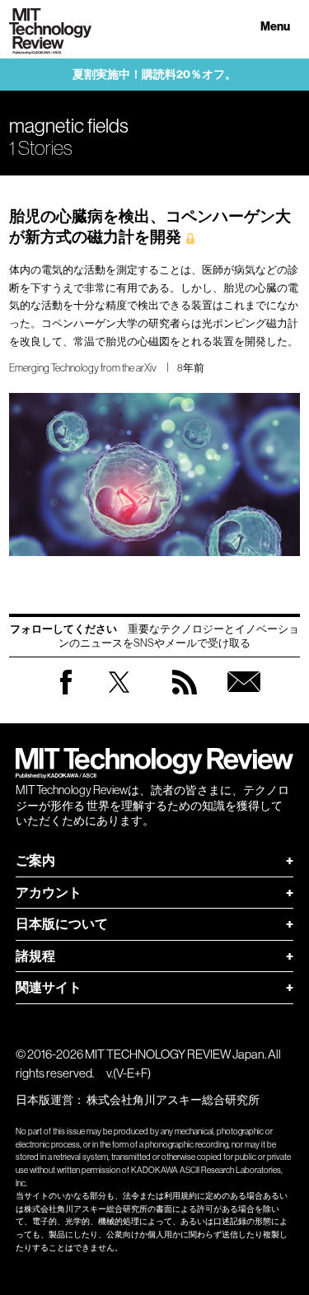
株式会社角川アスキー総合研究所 (173, 1099)
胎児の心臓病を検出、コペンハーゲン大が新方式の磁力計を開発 (150, 226)
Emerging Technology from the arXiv (83, 368)
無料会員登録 (244, 698)
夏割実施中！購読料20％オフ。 (154, 75)
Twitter (119, 698)
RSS (184, 698)
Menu (275, 27)
